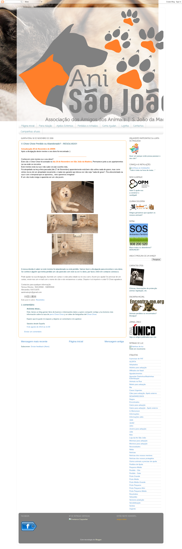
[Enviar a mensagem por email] (25, 296)
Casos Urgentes (135, 390)
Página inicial (27, 126)
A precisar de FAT (136, 359)
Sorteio (132, 506)
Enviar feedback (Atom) (40, 346)
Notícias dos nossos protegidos (141, 458)
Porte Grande (134, 476)
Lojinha (125, 126)
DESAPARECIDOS (136, 396)
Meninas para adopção (138, 441)
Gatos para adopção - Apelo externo (143, 408)
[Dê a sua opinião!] (28, 296)
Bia (130, 387)
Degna (132, 399)
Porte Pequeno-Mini (137, 488)
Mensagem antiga (114, 341)
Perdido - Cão (134, 470)
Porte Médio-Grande (137, 482)
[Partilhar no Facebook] (32, 296)
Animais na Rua (135, 381)
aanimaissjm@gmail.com (31, 292)
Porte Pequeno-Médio (138, 491)
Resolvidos (40, 300)
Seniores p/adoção (136, 500)
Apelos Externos (65, 126)
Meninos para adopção (138, 444)
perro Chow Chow (57, 314)
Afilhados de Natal (136, 370)
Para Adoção (45, 126)
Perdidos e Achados (88, 126)
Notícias (132, 452)
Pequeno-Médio (135, 467)
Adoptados (133, 365)
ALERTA (132, 362)
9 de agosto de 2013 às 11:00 (38, 327)
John (131, 426)
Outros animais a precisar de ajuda (143, 461)
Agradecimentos (135, 373)
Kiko (131, 435)
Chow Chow (91, 314)
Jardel (131, 423)
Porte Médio (134, 479)
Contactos (138, 126)
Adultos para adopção (138, 368)
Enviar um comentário (32, 332)
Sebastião (133, 497)
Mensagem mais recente (34, 341)
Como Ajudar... (109, 126)
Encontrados (134, 402)
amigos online (122, 519)
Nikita (131, 449)
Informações (134, 414)
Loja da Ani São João (137, 438)
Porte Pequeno (135, 485)
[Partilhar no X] (30, 296)
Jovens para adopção (137, 429)
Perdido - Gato (135, 473)
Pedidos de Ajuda (136, 464)
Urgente (132, 509)
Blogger (98, 540)
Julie (131, 432)
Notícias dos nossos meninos (140, 455)
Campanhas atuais (30, 131)
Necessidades (134, 447)
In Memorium (134, 411)
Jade (131, 420)
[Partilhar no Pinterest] (35, 296)
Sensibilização (135, 503)
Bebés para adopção (137, 384)
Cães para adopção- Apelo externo (143, 393)
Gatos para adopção (137, 405)
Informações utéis (136, 417)
